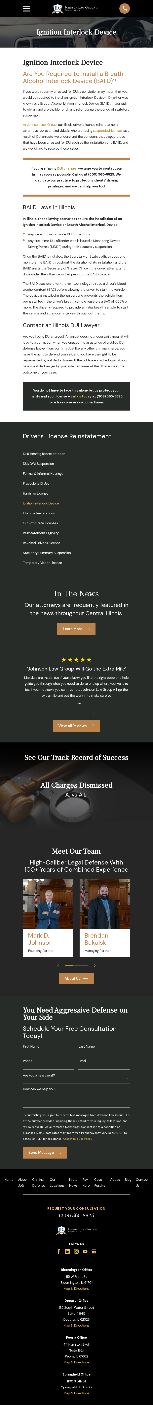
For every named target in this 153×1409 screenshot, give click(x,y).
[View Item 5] (84, 965)
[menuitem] (76, 454)
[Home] (75, 8)
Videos (115, 1179)
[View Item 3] (76, 965)
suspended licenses (108, 130)
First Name (31, 1046)
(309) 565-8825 (76, 1215)
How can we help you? (39, 1089)
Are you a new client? (39, 1075)
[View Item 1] (69, 965)
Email (82, 1061)
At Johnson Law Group (40, 124)
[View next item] (94, 713)
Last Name (86, 1046)
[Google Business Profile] (94, 1251)
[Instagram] (76, 1251)
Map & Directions (76, 1288)
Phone (27, 1061)
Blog (128, 1179)
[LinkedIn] (67, 1251)
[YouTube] (85, 1251)
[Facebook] (59, 1251)
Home (9, 1179)
